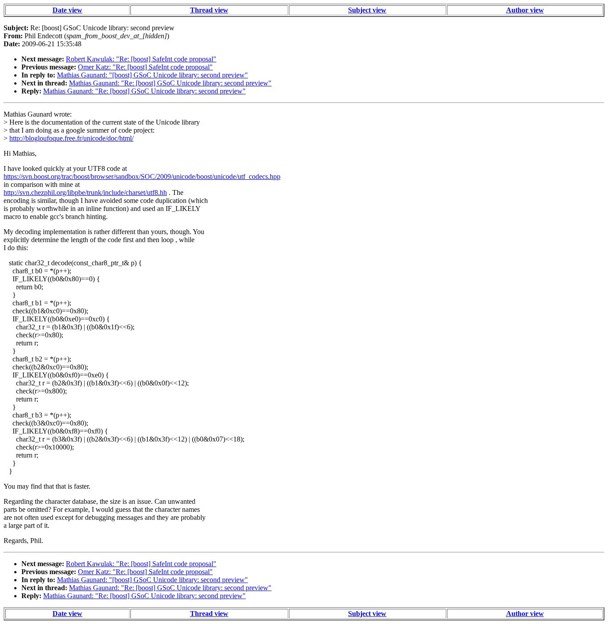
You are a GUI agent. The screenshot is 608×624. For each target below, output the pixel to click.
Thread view (209, 10)
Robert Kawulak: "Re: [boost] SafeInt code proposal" (141, 59)
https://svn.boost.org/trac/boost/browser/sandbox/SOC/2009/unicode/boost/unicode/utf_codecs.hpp (142, 176)
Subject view (367, 10)
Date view (67, 10)
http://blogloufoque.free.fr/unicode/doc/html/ (71, 138)
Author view (525, 10)
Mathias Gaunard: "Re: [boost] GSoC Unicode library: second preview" (170, 83)
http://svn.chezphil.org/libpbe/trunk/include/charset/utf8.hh (85, 192)
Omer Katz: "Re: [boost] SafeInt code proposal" (145, 67)
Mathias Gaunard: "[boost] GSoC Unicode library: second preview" (152, 75)
